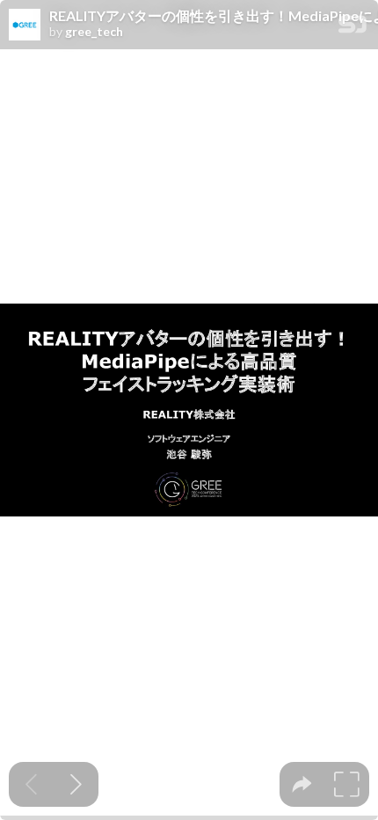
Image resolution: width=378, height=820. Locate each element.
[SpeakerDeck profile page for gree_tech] (24, 25)
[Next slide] (76, 784)
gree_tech (94, 32)
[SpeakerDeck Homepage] (352, 27)
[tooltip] (302, 784)
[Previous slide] (31, 784)
